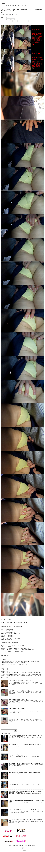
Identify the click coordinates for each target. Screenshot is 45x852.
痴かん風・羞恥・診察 (10, 19)
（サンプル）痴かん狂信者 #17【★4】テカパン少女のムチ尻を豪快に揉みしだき (24, 809)
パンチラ (7, 21)
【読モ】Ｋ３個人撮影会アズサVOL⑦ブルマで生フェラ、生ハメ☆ (21, 680)
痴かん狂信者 (8, 14)
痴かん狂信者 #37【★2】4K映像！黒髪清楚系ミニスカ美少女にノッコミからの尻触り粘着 (26, 763)
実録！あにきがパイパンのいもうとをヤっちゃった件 (19, 690)
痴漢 (11, 21)
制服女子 (19, 21)
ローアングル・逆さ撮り (33, 21)
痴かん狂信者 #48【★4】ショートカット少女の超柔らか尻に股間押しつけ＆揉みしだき (25, 744)
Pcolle (3, 3)
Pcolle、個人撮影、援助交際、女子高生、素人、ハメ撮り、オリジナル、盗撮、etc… (22, 845)
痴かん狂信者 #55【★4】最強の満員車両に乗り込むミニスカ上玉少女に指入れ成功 (24, 772)
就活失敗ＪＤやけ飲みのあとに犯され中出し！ (17, 718)
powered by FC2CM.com (24, 850)
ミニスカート (25, 21)
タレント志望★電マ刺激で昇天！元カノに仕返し (18, 699)
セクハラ (15, 21)
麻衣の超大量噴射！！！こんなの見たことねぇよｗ (18, 708)
